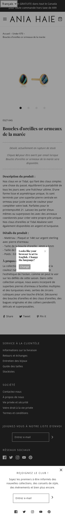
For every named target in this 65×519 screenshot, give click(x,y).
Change (24, 266)
